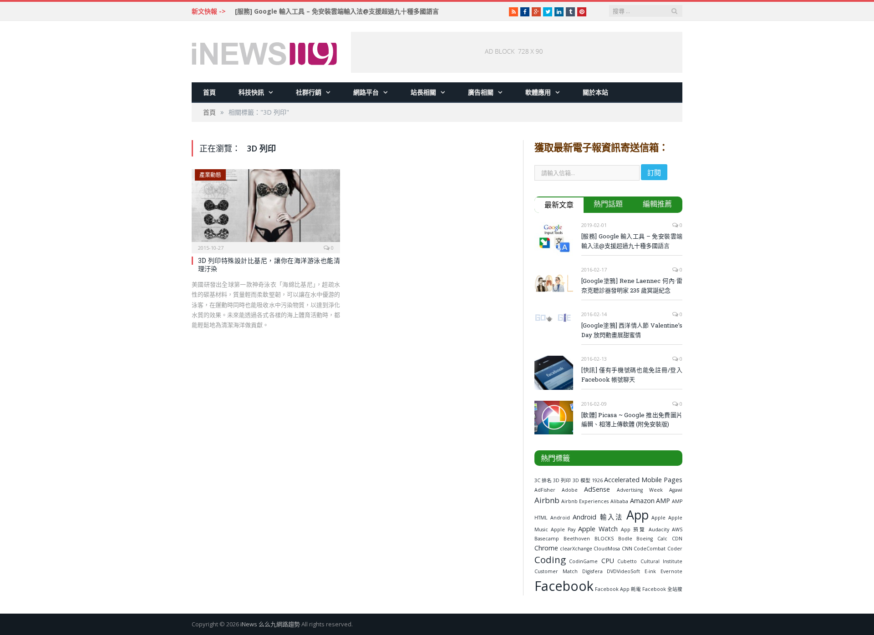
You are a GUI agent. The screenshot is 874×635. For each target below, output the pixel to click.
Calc (662, 538)
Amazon (642, 500)
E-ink (650, 571)
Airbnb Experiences (585, 501)
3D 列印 (562, 480)
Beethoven (577, 538)
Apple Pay (563, 529)
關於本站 (595, 92)
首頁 (209, 92)
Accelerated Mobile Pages (643, 479)
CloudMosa (607, 548)
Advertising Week (640, 490)
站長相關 (423, 92)
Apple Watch (598, 528)
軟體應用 (538, 92)
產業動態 (210, 175)
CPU (607, 560)
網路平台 (366, 92)
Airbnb (546, 500)
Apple (658, 517)
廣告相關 (480, 92)
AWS (677, 529)
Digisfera (592, 571)
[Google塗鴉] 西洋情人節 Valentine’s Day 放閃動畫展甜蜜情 (631, 330)
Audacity (659, 529)
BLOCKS (604, 538)
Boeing (644, 538)
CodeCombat (650, 548)
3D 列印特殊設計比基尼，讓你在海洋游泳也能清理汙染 (269, 264)
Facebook (564, 586)
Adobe (570, 490)
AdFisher (544, 490)
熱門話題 (608, 204)
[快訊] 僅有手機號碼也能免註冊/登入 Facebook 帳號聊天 (631, 374)
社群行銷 (308, 92)
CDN (677, 538)
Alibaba (619, 501)
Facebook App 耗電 (618, 589)
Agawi (675, 490)
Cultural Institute (661, 561)
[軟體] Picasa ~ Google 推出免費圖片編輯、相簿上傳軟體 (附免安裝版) (631, 419)
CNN (627, 548)
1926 (597, 480)
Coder (674, 548)
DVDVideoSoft (623, 571)
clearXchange (576, 548)
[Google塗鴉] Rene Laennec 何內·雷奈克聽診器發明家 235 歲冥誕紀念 (631, 285)
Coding (550, 559)
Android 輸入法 (598, 517)
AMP (663, 500)
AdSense (597, 489)
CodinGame (583, 561)
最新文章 (559, 205)
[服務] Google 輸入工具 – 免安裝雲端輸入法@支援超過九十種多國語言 (337, 11)
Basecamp (546, 538)
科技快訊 (251, 92)
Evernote (671, 571)
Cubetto (627, 561)
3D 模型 (581, 480)
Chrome (546, 548)
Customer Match (556, 571)
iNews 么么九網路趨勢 (270, 624)
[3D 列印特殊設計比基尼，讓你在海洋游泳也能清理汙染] (266, 208)
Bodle (625, 538)
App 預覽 (633, 529)
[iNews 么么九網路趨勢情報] (264, 51)
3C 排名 (543, 480)
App (637, 514)
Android (560, 517)
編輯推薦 (657, 204)
